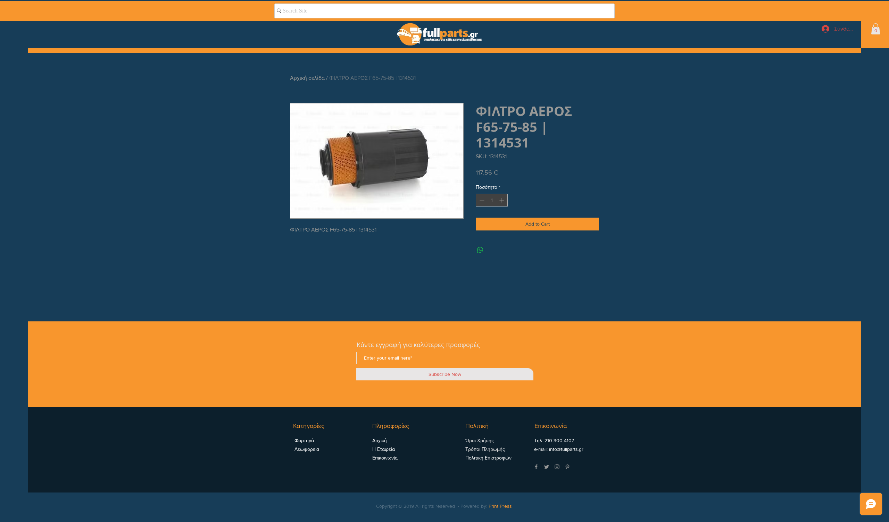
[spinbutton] (491, 200)
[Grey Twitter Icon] (546, 467)
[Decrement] (481, 200)
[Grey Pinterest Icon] (567, 467)
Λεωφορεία (306, 449)
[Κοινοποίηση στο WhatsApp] (480, 250)
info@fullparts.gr (566, 449)
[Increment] (502, 200)
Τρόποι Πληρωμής (485, 449)
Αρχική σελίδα (307, 78)
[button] (875, 28)
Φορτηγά (303, 440)
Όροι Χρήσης (479, 440)
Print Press (500, 506)
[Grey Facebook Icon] (536, 467)
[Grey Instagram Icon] (557, 467)
